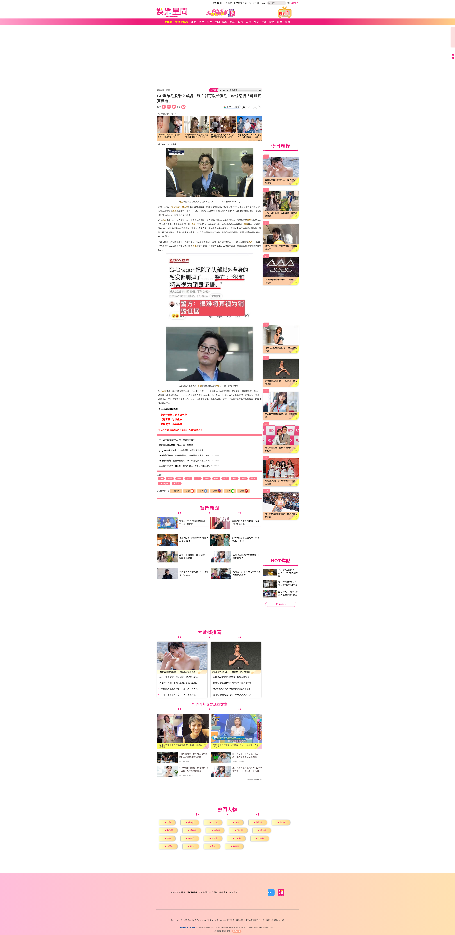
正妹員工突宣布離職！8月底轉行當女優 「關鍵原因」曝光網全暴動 (247, 769)
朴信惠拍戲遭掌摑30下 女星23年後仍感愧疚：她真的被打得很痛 (222, 136)
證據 (250, 242)
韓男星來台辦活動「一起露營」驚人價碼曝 (231, 672)
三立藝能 (227, 3)
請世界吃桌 (182, 21)
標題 (218, 386)
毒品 (249, 220)
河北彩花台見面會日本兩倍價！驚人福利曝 (232, 683)
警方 (194, 224)
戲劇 (233, 21)
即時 (194, 21)
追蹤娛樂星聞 (240, 3)
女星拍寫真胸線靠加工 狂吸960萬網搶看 (177, 672)
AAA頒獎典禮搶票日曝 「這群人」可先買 (178, 689)
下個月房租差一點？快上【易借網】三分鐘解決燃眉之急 (193, 755)
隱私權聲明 (192, 892)
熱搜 (209, 21)
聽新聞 (213, 90)
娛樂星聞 (160, 90)
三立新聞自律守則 (207, 892)
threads (261, 3)
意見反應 (235, 892)
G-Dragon (175, 207)
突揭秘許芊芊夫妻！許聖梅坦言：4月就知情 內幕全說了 (236, 746)
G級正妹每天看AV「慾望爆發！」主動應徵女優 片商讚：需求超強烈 (169, 136)
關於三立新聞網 (178, 892)
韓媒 (164, 220)
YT (254, 3)
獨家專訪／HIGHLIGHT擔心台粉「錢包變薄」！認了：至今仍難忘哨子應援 (249, 136)
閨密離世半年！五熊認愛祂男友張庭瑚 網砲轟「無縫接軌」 (182, 746)
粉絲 (200, 386)
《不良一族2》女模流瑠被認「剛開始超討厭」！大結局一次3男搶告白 (196, 136)
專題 (264, 21)
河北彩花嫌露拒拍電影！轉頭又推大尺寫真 (232, 695)
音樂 (256, 21)
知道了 (238, 931)
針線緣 (169, 21)
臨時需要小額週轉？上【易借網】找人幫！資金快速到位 (245, 755)
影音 (272, 21)
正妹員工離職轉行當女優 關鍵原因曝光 (177, 440)
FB (250, 3)
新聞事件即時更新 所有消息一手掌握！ (177, 445)
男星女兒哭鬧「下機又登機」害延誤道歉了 (178, 683)
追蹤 (215, 491)
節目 (280, 21)
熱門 (201, 21)
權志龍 (185, 207)
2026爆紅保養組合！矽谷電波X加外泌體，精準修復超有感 (194, 769)
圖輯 (287, 21)
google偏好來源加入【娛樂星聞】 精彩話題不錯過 (181, 450)
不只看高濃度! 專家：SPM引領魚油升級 (288, 573)
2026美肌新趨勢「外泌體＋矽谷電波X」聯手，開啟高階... (184, 466)
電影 (248, 21)
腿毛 (195, 246)
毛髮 (246, 224)
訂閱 (188, 491)
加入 (201, 491)
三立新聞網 (216, 3)
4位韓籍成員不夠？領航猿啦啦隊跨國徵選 (231, 689)
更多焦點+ (281, 604)
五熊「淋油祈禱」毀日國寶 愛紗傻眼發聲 (178, 677)
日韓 (240, 21)
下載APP (176, 491)
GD (181, 201)
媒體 (164, 391)
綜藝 (225, 21)
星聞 (217, 21)
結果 (174, 211)
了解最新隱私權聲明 (222, 931)
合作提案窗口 (223, 892)
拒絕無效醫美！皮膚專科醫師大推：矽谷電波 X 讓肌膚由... (185, 461)
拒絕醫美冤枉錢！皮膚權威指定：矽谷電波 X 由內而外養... (185, 455)
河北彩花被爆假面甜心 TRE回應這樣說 (177, 695)
